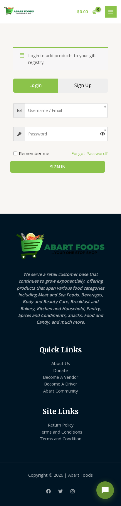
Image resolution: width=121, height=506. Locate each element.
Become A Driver (60, 384)
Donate (60, 370)
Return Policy (60, 425)
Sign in (57, 166)
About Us (60, 363)
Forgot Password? (89, 153)
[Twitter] (60, 491)
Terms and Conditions (60, 432)
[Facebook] (48, 491)
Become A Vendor (60, 377)
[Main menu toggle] (111, 12)
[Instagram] (72, 491)
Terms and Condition (60, 439)
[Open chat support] (105, 490)
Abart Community (60, 391)
